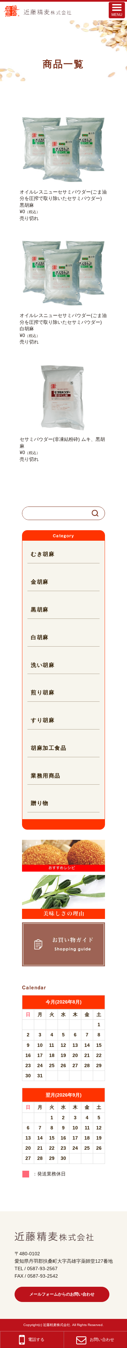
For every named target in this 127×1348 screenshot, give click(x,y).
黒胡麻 (40, 609)
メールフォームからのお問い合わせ (61, 1294)
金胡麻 (40, 582)
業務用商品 (46, 776)
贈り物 (40, 803)
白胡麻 (40, 637)
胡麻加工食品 (49, 748)
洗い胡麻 (43, 665)
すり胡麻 (43, 720)
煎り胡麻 (43, 692)
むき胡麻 (43, 554)
